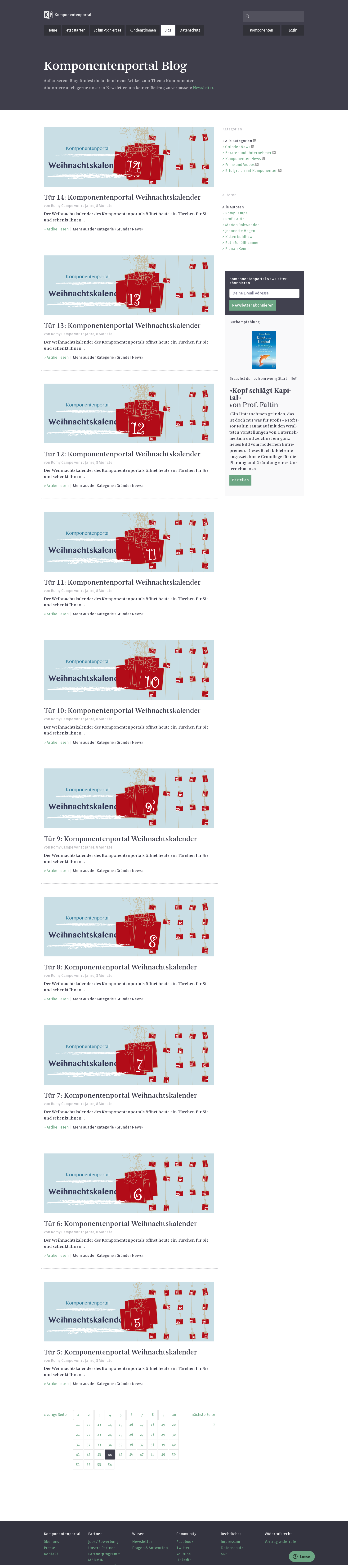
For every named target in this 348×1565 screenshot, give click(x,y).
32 (88, 1444)
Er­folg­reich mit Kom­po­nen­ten (251, 171)
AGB (224, 1554)
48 (152, 1454)
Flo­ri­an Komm (237, 249)
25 (120, 1434)
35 (120, 1444)
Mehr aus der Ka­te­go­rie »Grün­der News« (108, 229)
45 (120, 1454)
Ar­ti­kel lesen (58, 229)
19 (163, 1425)
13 (99, 1425)
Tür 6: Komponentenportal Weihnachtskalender (120, 1224)
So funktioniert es (107, 30)
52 (88, 1464)
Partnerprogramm (104, 1554)
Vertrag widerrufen (282, 1542)
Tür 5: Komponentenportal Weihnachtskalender (120, 1352)
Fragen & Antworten (150, 1548)
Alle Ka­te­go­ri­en (238, 141)
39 (163, 1444)
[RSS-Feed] (254, 140)
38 (152, 1444)
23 (99, 1434)
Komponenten (261, 30)
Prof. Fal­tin (235, 219)
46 (131, 1454)
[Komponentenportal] (67, 15)
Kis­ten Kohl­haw (239, 237)
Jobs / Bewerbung (103, 1542)
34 (110, 1444)
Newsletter (142, 1542)
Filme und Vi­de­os (239, 165)
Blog (167, 30)
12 (88, 1425)
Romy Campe (62, 206)
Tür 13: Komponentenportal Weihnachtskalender (122, 326)
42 (88, 1454)
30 (174, 1434)
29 (163, 1434)
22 (88, 1434)
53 (99, 1464)
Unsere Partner (101, 1548)
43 (99, 1454)
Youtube (183, 1554)
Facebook (184, 1542)
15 (120, 1425)
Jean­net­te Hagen (240, 231)
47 (142, 1454)
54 (110, 1464)
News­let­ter (203, 88)
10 (174, 1415)
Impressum (230, 1542)
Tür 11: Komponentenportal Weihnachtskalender (122, 582)
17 (142, 1425)
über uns (51, 1542)
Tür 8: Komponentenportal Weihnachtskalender (120, 967)
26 (131, 1434)
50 (174, 1454)
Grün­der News (237, 147)
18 (152, 1425)
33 (99, 1444)
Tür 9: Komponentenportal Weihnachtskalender (120, 839)
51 (78, 1464)
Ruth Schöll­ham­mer (242, 243)
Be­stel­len (240, 480)
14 (110, 1425)
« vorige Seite (55, 1415)
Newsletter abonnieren (252, 305)
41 (78, 1454)
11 (78, 1425)
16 (131, 1425)
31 (78, 1444)
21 (78, 1434)
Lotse (304, 1556)
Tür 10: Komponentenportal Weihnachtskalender (122, 711)
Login (293, 30)
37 (142, 1444)
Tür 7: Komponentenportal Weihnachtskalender (120, 1095)
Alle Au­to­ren (233, 207)
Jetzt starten (75, 30)
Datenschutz (189, 30)
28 (152, 1434)
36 (131, 1444)
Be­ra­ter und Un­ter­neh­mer (248, 153)
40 (174, 1444)
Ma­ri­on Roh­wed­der (242, 225)
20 (174, 1425)
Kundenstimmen (142, 30)
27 (142, 1434)
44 (110, 1454)
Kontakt (51, 1554)
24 (110, 1434)
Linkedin (184, 1560)
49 (163, 1454)
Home (52, 30)
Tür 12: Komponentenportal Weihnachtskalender (122, 454)
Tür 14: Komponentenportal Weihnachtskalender (122, 197)
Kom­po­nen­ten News (243, 159)
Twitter (183, 1548)
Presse (49, 1548)
